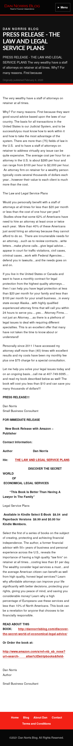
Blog (26, 717)
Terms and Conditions (36, 724)
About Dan (40, 717)
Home (15, 717)
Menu (64, 7)
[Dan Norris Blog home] (22, 7)
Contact (57, 717)
